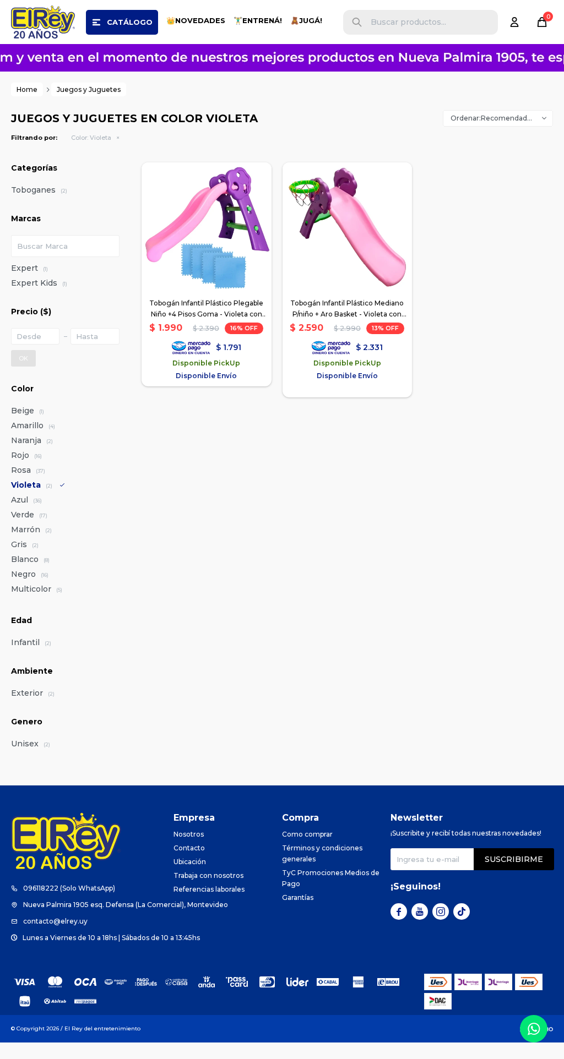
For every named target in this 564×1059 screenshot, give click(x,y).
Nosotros (188, 834)
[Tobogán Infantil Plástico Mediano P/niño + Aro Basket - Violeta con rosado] (348, 227)
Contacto (189, 848)
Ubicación (189, 862)
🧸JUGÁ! (306, 20)
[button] (357, 22)
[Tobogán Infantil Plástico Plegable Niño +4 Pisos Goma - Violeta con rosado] (207, 227)
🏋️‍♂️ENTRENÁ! (258, 20)
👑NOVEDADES (195, 20)
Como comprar (307, 834)
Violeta (91, 137)
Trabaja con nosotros (208, 875)
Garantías (297, 897)
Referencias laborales (209, 889)
